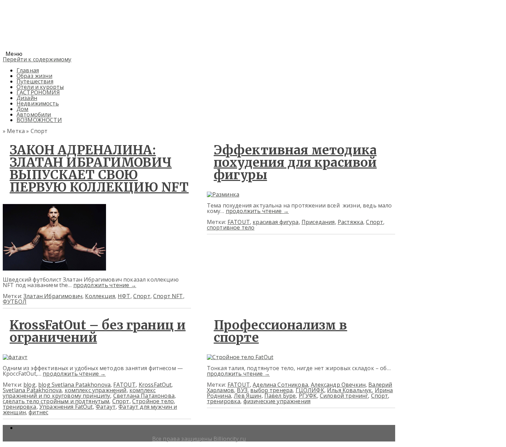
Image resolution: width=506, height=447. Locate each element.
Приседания (318, 222)
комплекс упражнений (96, 390)
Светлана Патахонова (144, 395)
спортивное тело (230, 227)
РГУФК (308, 395)
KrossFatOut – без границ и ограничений (98, 331)
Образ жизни (34, 76)
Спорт (141, 296)
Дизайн (27, 98)
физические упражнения (276, 401)
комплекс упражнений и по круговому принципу (79, 392)
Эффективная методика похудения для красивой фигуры (295, 162)
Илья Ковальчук (349, 390)
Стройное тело (153, 401)
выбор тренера (271, 390)
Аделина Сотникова (280, 384)
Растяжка (350, 222)
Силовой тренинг (344, 395)
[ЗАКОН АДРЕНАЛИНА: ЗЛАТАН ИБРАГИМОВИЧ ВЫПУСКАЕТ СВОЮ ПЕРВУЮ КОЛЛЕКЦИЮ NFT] (54, 268)
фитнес (38, 412)
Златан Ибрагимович (52, 296)
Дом (22, 109)
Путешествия (35, 81)
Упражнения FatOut (66, 406)
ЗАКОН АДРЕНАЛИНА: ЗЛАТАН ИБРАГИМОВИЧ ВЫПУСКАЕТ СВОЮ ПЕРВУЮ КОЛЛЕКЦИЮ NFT (99, 168)
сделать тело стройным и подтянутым (56, 401)
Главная (28, 70)
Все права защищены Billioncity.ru (199, 439)
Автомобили (34, 114)
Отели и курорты (40, 87)
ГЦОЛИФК (310, 390)
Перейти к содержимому (37, 59)
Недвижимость (38, 103)
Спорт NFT (168, 296)
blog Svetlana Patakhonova (74, 384)
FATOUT (239, 222)
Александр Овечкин (338, 384)
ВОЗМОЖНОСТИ (39, 120)
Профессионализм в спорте (280, 331)
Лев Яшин (247, 395)
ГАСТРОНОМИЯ (38, 92)
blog (29, 384)
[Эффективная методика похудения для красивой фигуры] (223, 194)
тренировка (19, 406)
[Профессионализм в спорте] (240, 357)
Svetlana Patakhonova (32, 390)
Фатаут (106, 406)
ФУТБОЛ (15, 301)
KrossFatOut (155, 384)
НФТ (124, 296)
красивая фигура (275, 222)
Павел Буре (280, 395)
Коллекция (100, 296)
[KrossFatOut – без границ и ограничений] (15, 357)
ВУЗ (242, 390)
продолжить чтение (104, 285)
